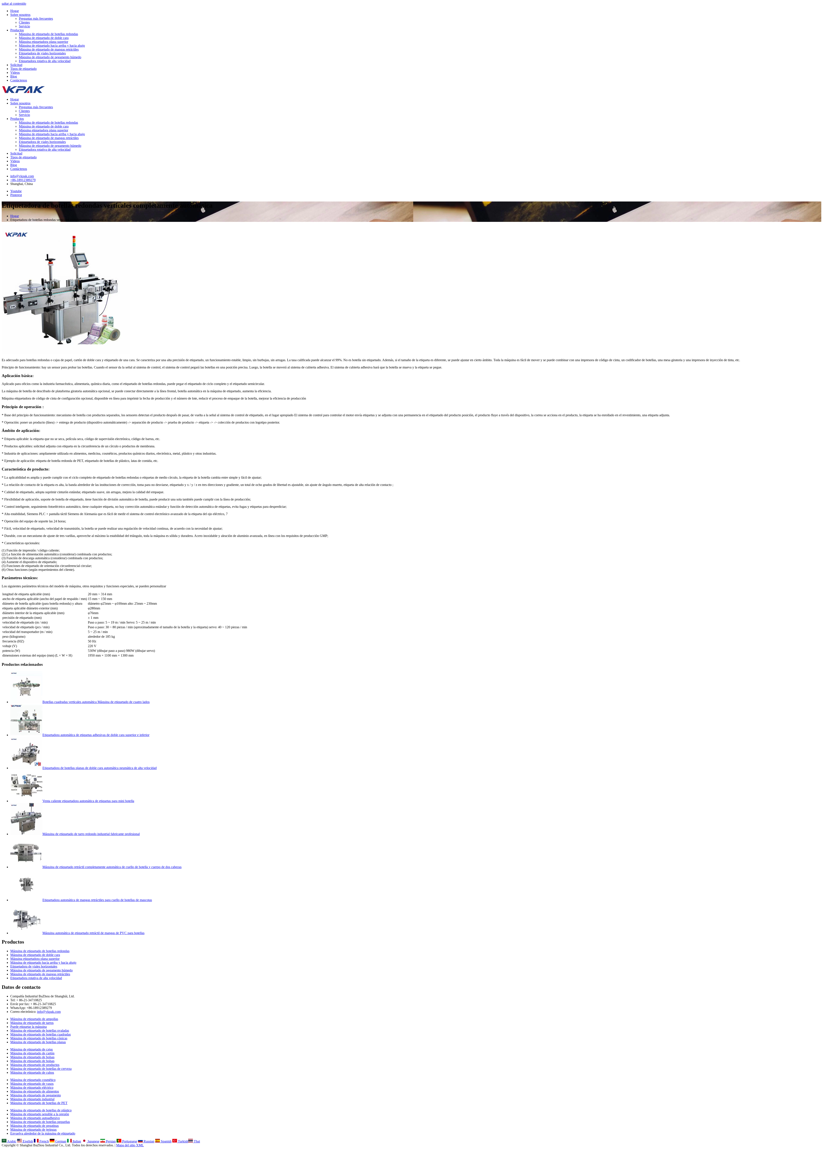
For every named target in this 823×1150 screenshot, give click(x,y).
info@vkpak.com (22, 176)
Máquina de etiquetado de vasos (32, 1083)
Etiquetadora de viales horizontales (42, 53)
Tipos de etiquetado (23, 69)
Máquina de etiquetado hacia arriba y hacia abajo (52, 45)
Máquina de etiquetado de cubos (32, 1072)
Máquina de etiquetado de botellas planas (38, 1042)
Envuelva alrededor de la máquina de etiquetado (42, 1133)
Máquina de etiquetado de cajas (31, 1049)
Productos (17, 30)
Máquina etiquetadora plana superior (43, 42)
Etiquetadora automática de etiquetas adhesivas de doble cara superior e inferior (95, 735)
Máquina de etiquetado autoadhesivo (35, 1118)
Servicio (24, 26)
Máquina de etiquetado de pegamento (35, 1095)
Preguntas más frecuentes (36, 18)
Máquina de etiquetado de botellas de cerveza (41, 1068)
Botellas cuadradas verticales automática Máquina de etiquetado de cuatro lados (96, 702)
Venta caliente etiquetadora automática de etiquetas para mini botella (88, 801)
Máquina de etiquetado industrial (32, 1099)
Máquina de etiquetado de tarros (32, 1023)
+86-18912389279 (23, 180)
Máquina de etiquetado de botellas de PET (39, 1103)
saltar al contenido (14, 3)
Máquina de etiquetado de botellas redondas (48, 34)
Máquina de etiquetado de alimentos (34, 1091)
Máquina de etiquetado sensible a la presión (39, 1114)
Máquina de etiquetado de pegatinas (34, 1125)
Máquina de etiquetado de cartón (32, 1053)
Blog (13, 76)
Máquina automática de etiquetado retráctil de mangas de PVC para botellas (93, 933)
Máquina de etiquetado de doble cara (44, 38)
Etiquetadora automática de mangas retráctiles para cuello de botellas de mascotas (97, 900)
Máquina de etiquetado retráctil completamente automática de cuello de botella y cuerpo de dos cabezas (112, 867)
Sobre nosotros (20, 15)
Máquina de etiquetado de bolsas (32, 1057)
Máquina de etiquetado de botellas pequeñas (40, 1122)
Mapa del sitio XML (130, 1145)
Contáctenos (18, 80)
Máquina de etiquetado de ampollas (34, 1019)
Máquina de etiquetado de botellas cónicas (38, 1038)
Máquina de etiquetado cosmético (33, 1080)
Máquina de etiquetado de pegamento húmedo (50, 57)
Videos (15, 72)
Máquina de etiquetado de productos (34, 1065)
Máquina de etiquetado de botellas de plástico (41, 1110)
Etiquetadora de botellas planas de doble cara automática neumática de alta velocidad (99, 768)
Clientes (24, 22)
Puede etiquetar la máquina (28, 1026)
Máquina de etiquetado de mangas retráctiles (49, 49)
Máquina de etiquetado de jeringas (33, 1129)
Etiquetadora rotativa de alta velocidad (45, 61)
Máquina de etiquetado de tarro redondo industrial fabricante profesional (91, 834)
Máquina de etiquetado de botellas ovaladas (39, 1030)
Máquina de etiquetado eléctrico (31, 1087)
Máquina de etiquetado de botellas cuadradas (40, 1034)
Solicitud (16, 65)
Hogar (14, 11)
